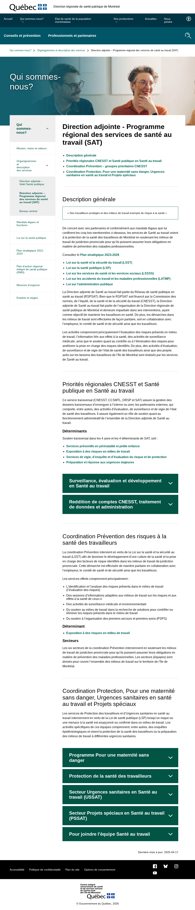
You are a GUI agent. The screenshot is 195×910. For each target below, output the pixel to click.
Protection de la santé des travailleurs (110, 776)
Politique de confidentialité (45, 869)
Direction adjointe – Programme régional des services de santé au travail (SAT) (33, 198)
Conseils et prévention (22, 36)
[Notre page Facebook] (155, 866)
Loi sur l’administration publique (90, 284)
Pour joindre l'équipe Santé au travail (109, 834)
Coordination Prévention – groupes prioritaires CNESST (106, 166)
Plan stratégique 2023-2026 (99, 254)
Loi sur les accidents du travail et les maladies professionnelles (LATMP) (118, 278)
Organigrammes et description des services (61, 50)
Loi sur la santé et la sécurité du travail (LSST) (99, 262)
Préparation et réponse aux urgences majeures (100, 462)
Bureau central (28, 211)
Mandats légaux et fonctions (28, 224)
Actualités (151, 18)
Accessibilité (17, 869)
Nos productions (123, 18)
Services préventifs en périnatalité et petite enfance (103, 446)
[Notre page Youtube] (155, 872)
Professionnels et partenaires (72, 36)
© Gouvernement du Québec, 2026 (97, 903)
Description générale (81, 155)
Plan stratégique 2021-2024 (30, 252)
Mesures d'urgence (28, 285)
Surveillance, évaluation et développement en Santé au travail (115, 483)
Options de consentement (99, 869)
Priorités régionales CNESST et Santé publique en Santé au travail (113, 161)
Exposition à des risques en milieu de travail (98, 451)
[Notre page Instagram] (176, 866)
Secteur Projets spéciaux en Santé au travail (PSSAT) (117, 815)
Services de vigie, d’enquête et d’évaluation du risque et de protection (116, 457)
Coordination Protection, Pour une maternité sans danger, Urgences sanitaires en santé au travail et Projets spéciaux (115, 173)
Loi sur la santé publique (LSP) (88, 268)
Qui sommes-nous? (32, 18)
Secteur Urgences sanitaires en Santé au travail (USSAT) (113, 794)
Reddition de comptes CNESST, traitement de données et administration (115, 504)
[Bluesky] (166, 866)
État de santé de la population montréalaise (73, 20)
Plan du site (72, 869)
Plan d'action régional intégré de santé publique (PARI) (32, 269)
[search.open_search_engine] (188, 35)
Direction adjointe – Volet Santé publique (31, 183)
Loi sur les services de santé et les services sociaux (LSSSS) (110, 273)
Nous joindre (168, 20)
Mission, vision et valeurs (32, 148)
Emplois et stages (27, 297)
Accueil (8, 18)
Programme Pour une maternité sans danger (109, 757)
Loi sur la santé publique (31, 237)
